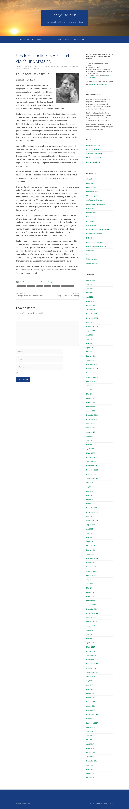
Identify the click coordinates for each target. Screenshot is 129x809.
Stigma (88, 255)
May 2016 (89, 769)
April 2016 (90, 773)
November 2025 (92, 318)
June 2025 (89, 339)
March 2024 (90, 402)
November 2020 (92, 563)
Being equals (90, 183)
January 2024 (91, 411)
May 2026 (89, 293)
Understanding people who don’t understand (44, 58)
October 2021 (91, 516)
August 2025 (90, 331)
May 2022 (89, 495)
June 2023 (89, 440)
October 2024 (91, 373)
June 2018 (89, 685)
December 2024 (92, 364)
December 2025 (92, 314)
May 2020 (89, 588)
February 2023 (91, 457)
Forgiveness (90, 221)
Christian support (42, 66)
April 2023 (90, 449)
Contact (84, 39)
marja (26, 68)
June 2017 (89, 735)
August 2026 (90, 280)
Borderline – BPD (92, 191)
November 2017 (92, 714)
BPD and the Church (93, 162)
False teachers (91, 213)
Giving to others (91, 225)
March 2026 (90, 301)
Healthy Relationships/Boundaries (98, 229)
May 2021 (89, 537)
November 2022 (92, 470)
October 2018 (91, 668)
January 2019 (91, 655)
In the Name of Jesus (93, 145)
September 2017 (92, 723)
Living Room (56, 39)
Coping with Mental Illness (95, 204)
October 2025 (91, 322)
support (56, 286)
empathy (32, 286)
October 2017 (91, 719)
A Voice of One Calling (94, 153)
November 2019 (92, 613)
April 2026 (90, 297)
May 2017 (89, 740)
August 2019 (90, 626)
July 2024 (89, 385)
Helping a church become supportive (29, 295)
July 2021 (89, 529)
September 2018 (92, 672)
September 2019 (92, 622)
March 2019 (90, 647)
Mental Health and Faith (94, 242)
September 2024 (92, 377)
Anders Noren (102, 803)
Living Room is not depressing (68, 295)
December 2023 (92, 415)
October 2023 (91, 423)
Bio (75, 39)
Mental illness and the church (96, 246)
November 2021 (92, 512)
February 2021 (91, 550)
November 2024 (92, 369)
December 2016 (92, 761)
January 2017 (91, 757)
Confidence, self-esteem (94, 200)
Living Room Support (99, 84)
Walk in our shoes (92, 263)
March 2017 (90, 748)
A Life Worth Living (93, 149)
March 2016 (90, 778)
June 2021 (89, 533)
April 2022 (90, 499)
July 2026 (89, 284)
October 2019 (91, 617)
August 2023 (90, 432)
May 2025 (89, 343)
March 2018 (90, 698)
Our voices (90, 250)
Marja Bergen (64, 15)
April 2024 (90, 398)
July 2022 (89, 487)
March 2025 (90, 352)
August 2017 (90, 727)
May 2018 (89, 689)
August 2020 (90, 575)
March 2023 (90, 453)
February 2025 (91, 356)
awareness (21, 286)
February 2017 (91, 752)
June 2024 (89, 390)
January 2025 (91, 360)
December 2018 (92, 660)
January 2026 (91, 310)
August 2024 (90, 381)
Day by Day (90, 208)
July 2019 (89, 630)
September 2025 (92, 326)
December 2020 (92, 558)
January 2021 (91, 554)
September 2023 (92, 428)
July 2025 (89, 335)
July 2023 (89, 436)
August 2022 (90, 482)
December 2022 (92, 466)
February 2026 (91, 305)
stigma (47, 286)
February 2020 (91, 601)
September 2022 (92, 478)
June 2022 (89, 491)
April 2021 (90, 541)
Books (67, 39)
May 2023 (89, 444)
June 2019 (89, 634)
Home (20, 39)
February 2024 (91, 407)
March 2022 (90, 503)
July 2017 (89, 731)
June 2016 (89, 765)
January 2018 (91, 706)
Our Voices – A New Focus (37, 39)
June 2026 (89, 288)
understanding (68, 286)
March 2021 (90, 546)
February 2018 (91, 702)
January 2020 (91, 605)
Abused (89, 179)
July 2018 (89, 681)
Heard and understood (61, 66)
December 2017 (92, 710)
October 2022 (91, 474)
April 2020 (90, 592)
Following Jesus (91, 217)
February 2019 (91, 651)
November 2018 (92, 664)
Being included (91, 187)
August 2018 (90, 676)
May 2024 (89, 394)
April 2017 (90, 744)
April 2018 (90, 693)
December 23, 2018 (23, 66)
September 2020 (92, 571)
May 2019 (89, 638)
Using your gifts (91, 259)
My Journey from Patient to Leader (98, 158)
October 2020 (91, 567)
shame (40, 286)
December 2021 (92, 508)
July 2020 (89, 579)
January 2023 (91, 461)
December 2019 (92, 609)
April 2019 (90, 643)
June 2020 (89, 584)
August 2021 (90, 525)
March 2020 (90, 596)
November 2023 (92, 419)
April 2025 (90, 348)
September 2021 (92, 520)
